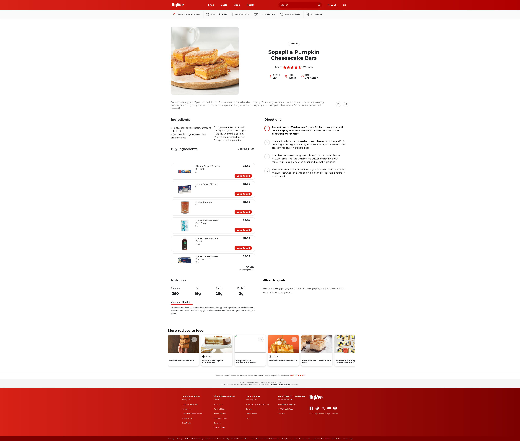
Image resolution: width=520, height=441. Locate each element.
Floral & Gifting (219, 409)
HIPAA (246, 439)
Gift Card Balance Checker (192, 414)
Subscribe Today (297, 375)
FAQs (248, 418)
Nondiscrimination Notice (331, 439)
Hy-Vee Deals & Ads (285, 400)
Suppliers (315, 439)
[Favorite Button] (338, 104)
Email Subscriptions (189, 404)
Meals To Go (218, 404)
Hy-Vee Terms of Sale (280, 385)
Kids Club (281, 414)
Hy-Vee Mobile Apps (285, 409)
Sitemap (171, 439)
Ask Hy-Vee (186, 400)
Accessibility (347, 439)
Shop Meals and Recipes (287, 404)
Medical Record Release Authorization (265, 439)
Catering (217, 423)
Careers (248, 409)
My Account (186, 409)
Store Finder (186, 423)
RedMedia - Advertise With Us (257, 404)
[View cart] (344, 5)
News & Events (251, 414)
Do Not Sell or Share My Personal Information (202, 439)
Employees (286, 439)
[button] (285, 67)
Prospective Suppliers (301, 439)
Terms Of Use (236, 439)
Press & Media (187, 418)
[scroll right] (345, 350)
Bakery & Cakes (220, 414)
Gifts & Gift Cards (220, 418)
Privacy (179, 439)
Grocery (217, 400)
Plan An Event (219, 427)
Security (226, 439)
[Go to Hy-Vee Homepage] (178, 5)
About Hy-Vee (251, 400)
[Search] (319, 5)
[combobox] (300, 5)
